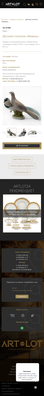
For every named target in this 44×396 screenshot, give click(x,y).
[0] (29, 5)
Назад (5, 31)
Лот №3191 (7, 28)
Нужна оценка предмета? (22, 166)
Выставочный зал (22, 159)
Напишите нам (22, 172)
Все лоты (5, 19)
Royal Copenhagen (9, 70)
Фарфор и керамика (16, 19)
